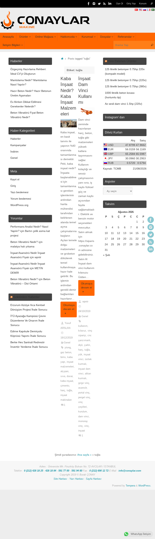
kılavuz (82, 330)
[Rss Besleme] (104, 3)
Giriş (13, 185)
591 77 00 (63, 470)
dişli (80, 345)
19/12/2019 (66, 337)
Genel (67, 342)
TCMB (117, 168)
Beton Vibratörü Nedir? (24, 241)
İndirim (14, 151)
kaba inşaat (66, 381)
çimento (64, 385)
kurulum (82, 411)
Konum (142, 3)
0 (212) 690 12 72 (98, 470)
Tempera (130, 485)
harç (62, 390)
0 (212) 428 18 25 (33, 470)
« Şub (106, 254)
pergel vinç (84, 397)
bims (63, 357)
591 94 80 (76, 470)
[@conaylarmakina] (88, 3)
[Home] (62, 58)
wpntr (85, 301)
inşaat (81, 430)
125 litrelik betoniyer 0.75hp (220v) (125, 80)
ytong (68, 347)
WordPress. (144, 485)
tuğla (69, 390)
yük (80, 354)
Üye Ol (119, 3)
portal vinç (84, 392)
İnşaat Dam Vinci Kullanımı (85, 90)
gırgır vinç (83, 383)
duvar (70, 376)
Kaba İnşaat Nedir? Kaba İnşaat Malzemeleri (68, 96)
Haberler (15, 138)
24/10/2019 (84, 311)
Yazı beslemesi (19, 192)
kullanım (83, 326)
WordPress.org (19, 205)
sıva (62, 376)
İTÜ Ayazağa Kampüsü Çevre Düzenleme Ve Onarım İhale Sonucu (28, 320)
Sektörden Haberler (26, 297)
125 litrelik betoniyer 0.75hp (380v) (125, 86)
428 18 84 (50, 470)
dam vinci (83, 416)
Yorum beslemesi (20, 198)
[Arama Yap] (151, 3)
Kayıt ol (14, 179)
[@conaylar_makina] (94, 3)
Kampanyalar (18, 145)
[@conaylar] (99, 3)
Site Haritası (60, 479)
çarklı (87, 345)
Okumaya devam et (69, 307)
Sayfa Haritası (94, 479)
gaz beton (65, 352)
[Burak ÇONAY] (109, 3)
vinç (86, 426)
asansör (82, 387)
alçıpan (64, 371)
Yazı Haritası (76, 479)
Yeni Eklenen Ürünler (122, 61)
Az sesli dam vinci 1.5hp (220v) (123, 103)
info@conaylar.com (130, 470)
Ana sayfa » (84, 454)
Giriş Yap (131, 3)
